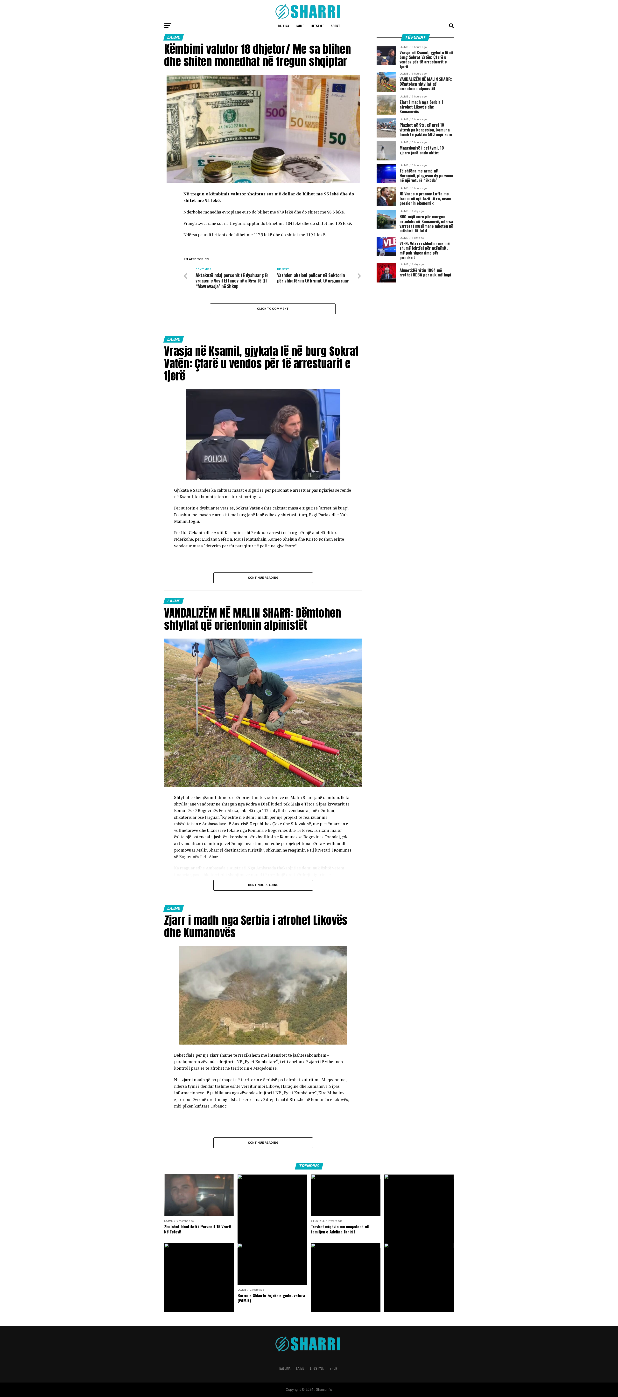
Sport (335, 25)
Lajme (300, 25)
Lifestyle (317, 25)
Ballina (283, 25)
